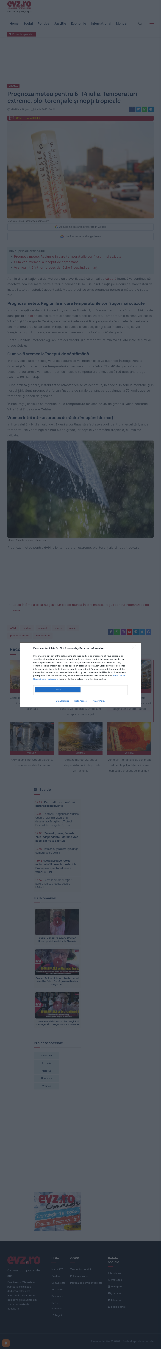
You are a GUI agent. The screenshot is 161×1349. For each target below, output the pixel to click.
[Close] (135, 648)
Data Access (80, 701)
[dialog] (80, 674)
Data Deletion (62, 701)
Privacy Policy (98, 701)
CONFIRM (58, 689)
